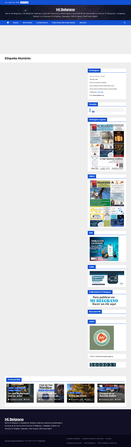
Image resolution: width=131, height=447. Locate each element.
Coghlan (115, 388)
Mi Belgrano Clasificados (74, 443)
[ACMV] (102, 338)
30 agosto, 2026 (16, 399)
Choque (11, 390)
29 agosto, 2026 (77, 399)
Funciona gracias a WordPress (14, 441)
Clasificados (42, 23)
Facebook (108, 438)
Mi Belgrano (65, 9)
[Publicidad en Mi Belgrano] (104, 301)
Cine (47, 390)
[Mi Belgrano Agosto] (107, 147)
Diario (16, 23)
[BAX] (104, 249)
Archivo (83, 23)
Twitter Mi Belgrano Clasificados (107, 443)
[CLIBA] (107, 278)
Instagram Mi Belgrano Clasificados (93, 438)
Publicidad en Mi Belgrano (63, 23)
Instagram (27, 23)
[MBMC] (107, 204)
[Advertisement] (65, 39)
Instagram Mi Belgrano (73, 438)
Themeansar (41, 441)
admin (28, 399)
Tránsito (17, 390)
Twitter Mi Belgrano (89, 443)
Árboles (71, 392)
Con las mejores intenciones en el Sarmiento (48, 396)
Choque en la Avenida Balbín (107, 394)
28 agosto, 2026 (107, 399)
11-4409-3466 (100, 92)
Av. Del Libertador (20, 388)
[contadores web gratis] (103, 364)
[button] (124, 23)
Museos (52, 390)
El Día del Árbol (77, 395)
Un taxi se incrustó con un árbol (18, 394)
